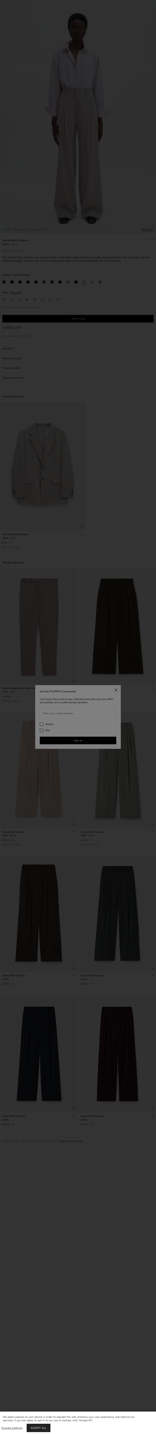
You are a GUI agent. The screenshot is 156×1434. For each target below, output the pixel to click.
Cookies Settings (11, 1428)
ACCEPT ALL (39, 1428)
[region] (78, 1423)
